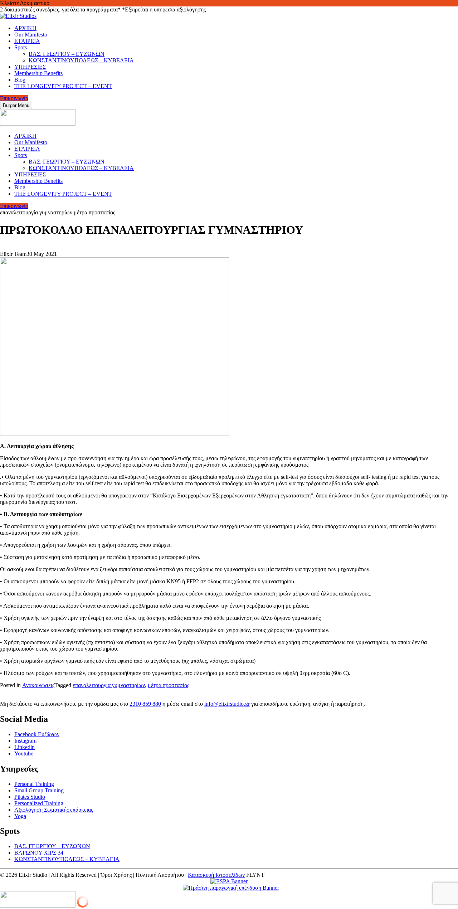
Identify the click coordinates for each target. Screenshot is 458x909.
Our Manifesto (30, 34)
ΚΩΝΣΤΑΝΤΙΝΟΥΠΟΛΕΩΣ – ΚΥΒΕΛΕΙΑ (81, 60)
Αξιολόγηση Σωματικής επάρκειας (53, 810)
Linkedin (24, 747)
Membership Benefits (38, 73)
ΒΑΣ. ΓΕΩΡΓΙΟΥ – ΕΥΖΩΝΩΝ (66, 54)
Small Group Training (39, 790)
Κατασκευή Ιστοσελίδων (216, 875)
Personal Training (34, 784)
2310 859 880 (145, 704)
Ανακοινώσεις (38, 685)
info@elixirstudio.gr (227, 704)
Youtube (23, 753)
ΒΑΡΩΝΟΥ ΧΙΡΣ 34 (38, 853)
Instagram (25, 741)
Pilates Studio (29, 797)
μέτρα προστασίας (168, 685)
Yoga (20, 816)
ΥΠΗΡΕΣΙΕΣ (30, 67)
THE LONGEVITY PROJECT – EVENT (63, 86)
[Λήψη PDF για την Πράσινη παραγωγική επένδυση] (229, 888)
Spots (20, 47)
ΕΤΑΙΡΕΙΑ (27, 41)
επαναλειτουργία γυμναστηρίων (109, 685)
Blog (19, 80)
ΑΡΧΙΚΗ (25, 28)
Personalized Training (38, 803)
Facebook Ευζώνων (36, 734)
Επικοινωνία (14, 98)
